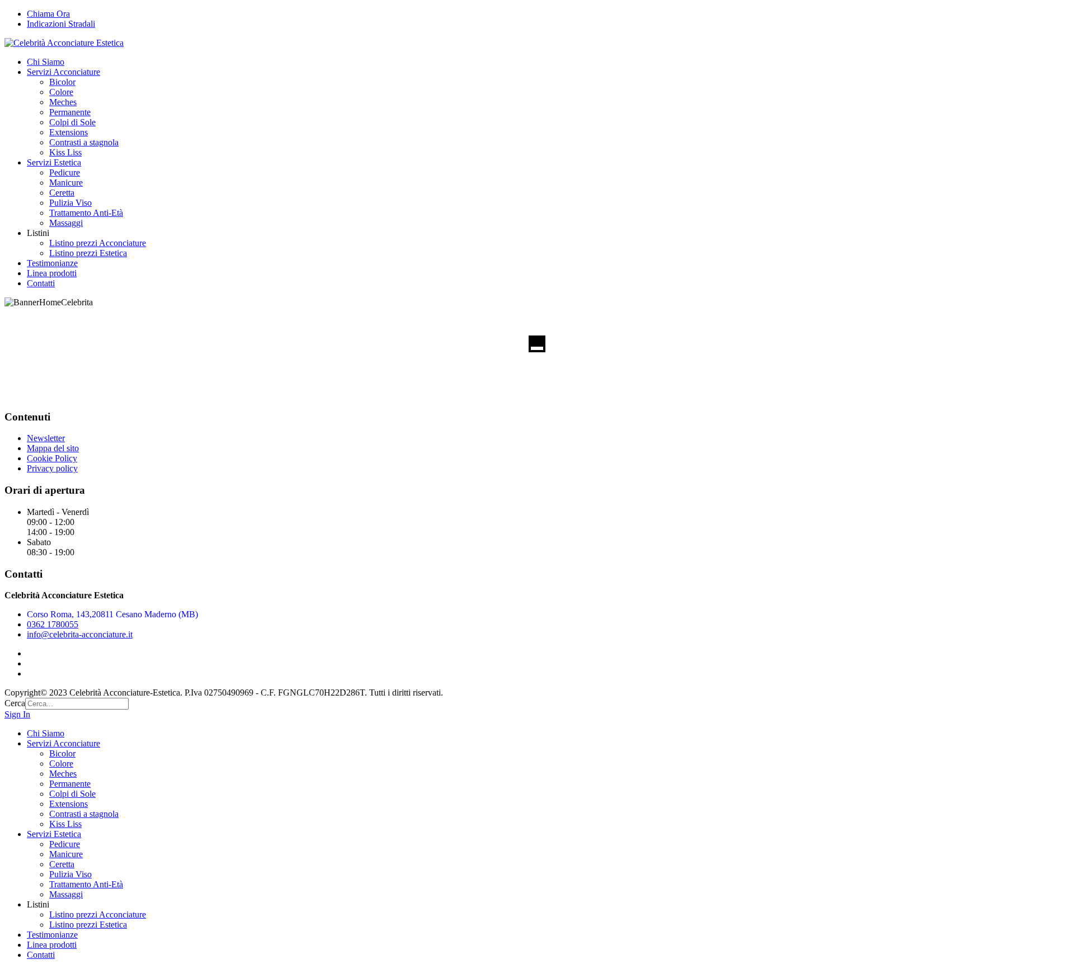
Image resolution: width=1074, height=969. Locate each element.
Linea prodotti (52, 273)
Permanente (70, 112)
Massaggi (66, 223)
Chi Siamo (45, 62)
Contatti (41, 283)
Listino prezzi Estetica (88, 253)
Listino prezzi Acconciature (97, 243)
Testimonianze (52, 263)
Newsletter (46, 438)
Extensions (68, 132)
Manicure (66, 182)
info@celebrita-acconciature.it (80, 634)
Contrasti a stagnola (84, 142)
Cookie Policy (52, 458)
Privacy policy (52, 468)
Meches (63, 102)
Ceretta (61, 192)
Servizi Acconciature (63, 72)
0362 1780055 (52, 624)
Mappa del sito (53, 448)
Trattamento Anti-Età (86, 213)
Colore (61, 92)
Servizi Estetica (54, 162)
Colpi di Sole (72, 122)
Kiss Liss (65, 152)
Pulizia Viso (70, 202)
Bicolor (62, 82)
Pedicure (64, 172)
